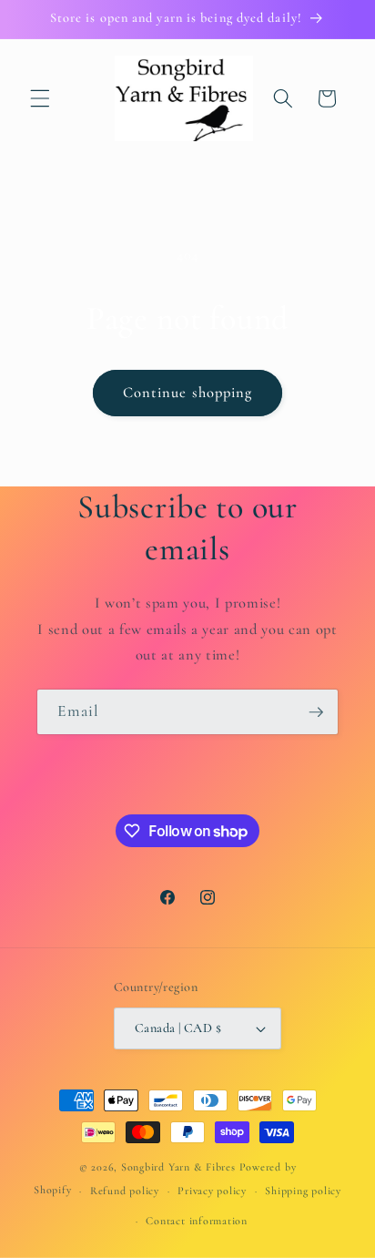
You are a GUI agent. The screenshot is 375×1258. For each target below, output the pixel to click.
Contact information (197, 1220)
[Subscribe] (316, 712)
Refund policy (124, 1190)
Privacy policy (212, 1190)
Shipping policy (303, 1190)
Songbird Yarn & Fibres (178, 1167)
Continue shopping (188, 393)
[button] (40, 98)
